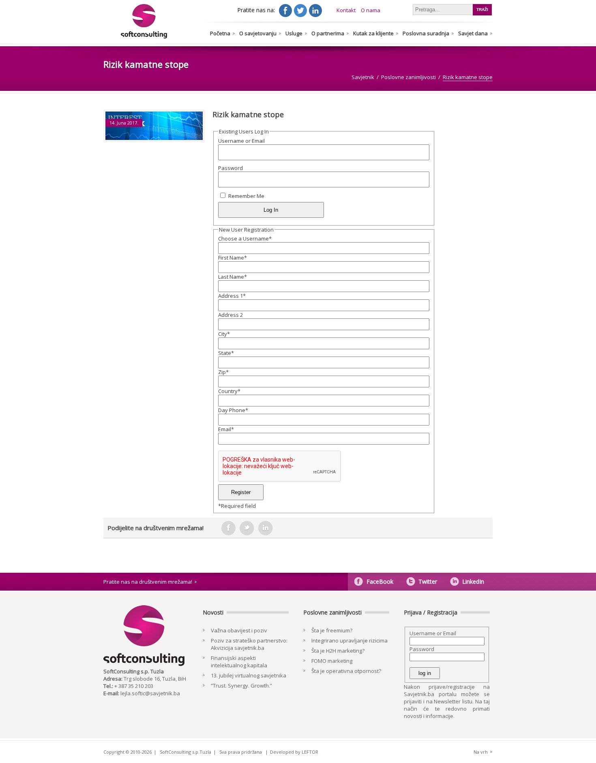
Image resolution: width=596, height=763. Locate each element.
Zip (223, 372)
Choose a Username (245, 238)
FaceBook (380, 581)
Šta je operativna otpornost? (346, 671)
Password (230, 168)
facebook (228, 528)
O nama (370, 10)
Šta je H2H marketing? (337, 650)
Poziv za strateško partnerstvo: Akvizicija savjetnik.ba (249, 644)
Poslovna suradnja (426, 33)
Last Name (232, 276)
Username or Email (241, 140)
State (226, 353)
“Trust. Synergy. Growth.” (241, 685)
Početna (220, 33)
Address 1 (232, 295)
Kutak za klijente (373, 33)
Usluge (293, 33)
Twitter (427, 581)
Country (229, 391)
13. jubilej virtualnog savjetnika (248, 675)
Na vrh (481, 752)
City (224, 333)
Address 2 (230, 314)
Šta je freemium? (331, 630)
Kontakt (346, 10)
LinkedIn (473, 581)
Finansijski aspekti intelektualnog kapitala (239, 661)
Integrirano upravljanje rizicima (349, 640)
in (265, 528)
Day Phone (233, 410)
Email (226, 429)
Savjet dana (473, 33)
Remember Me (246, 196)
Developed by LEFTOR (294, 752)
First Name (232, 257)
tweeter (247, 528)
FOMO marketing (331, 660)
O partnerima (327, 33)
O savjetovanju (258, 33)
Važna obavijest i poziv (239, 630)
